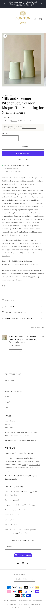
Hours (7, 396)
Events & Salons (33, 468)
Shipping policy (36, 604)
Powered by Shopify (25, 600)
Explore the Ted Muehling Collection (17, 261)
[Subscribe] (38, 547)
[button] (4, 18)
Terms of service (23, 604)
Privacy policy (11, 604)
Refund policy (37, 600)
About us (8, 386)
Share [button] (6, 286)
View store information (13, 171)
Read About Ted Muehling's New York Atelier (20, 264)
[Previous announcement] (4, 3)
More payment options (23, 159)
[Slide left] (17, 91)
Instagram (12, 468)
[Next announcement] (41, 3)
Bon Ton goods (13, 600)
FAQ (6, 407)
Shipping (14, 121)
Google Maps (34, 464)
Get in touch (9, 380)
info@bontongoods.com (29, 128)
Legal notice (16, 608)
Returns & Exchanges (13, 391)
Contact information (29, 608)
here (24, 464)
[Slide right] (28, 91)
